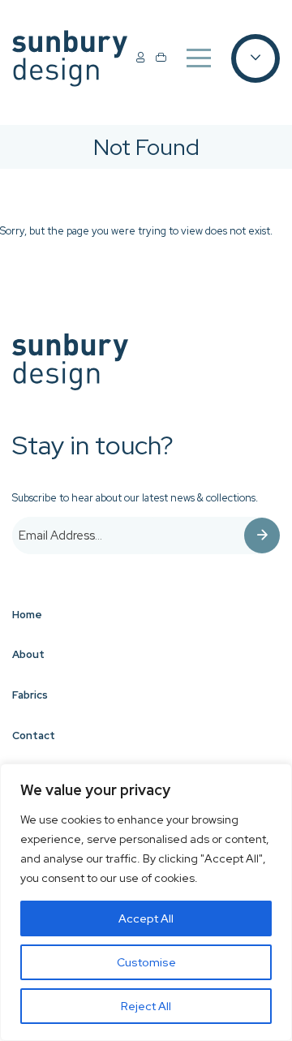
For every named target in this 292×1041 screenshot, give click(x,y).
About (28, 654)
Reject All (146, 1006)
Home (27, 615)
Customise (146, 962)
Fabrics (30, 695)
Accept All (146, 918)
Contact (33, 735)
